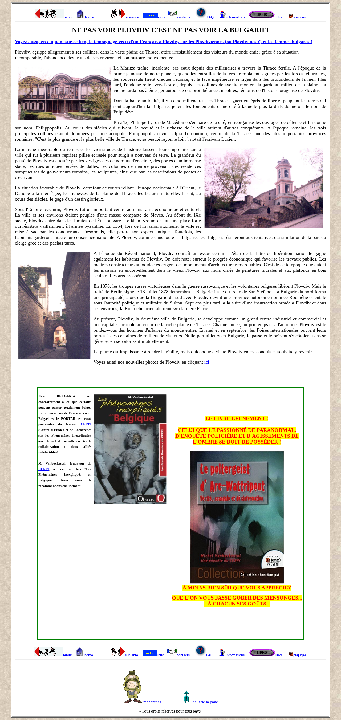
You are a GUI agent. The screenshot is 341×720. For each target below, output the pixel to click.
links (278, 17)
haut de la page (205, 702)
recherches (151, 702)
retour (68, 17)
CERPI (86, 424)
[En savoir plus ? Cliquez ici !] (237, 582)
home (89, 17)
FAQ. (211, 17)
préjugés (299, 17)
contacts (183, 17)
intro (161, 17)
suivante (132, 17)
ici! (207, 362)
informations (235, 17)
